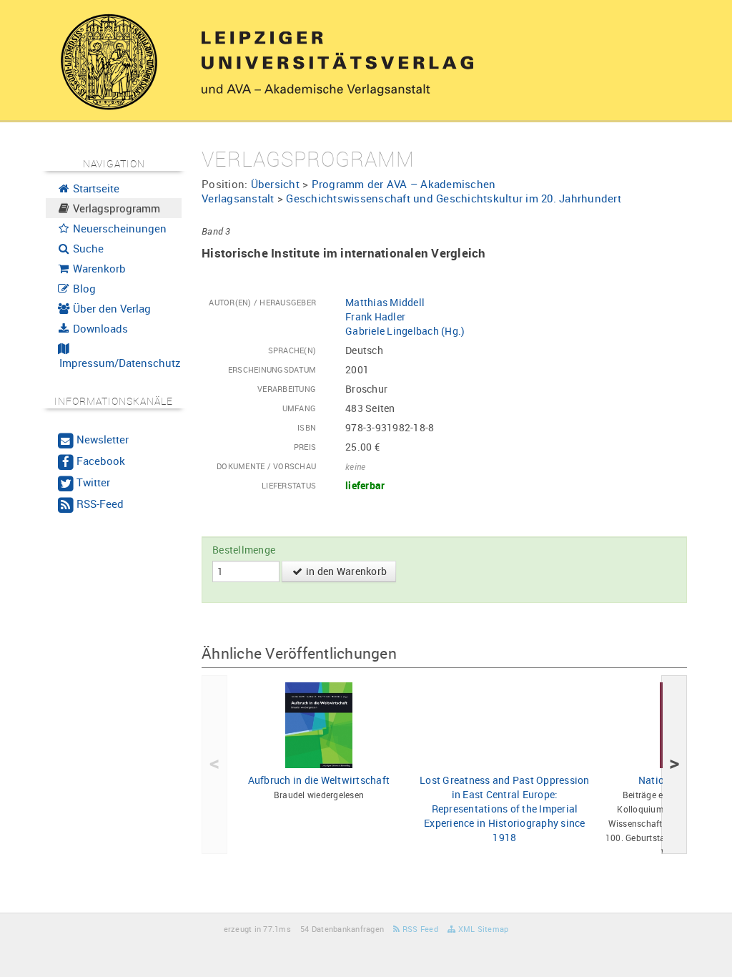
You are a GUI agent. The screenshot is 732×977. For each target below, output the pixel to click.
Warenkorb (98, 268)
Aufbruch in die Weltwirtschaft (319, 780)
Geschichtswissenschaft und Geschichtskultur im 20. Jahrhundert (453, 198)
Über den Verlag (110, 308)
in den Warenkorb (345, 571)
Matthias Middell (385, 302)
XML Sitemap (481, 928)
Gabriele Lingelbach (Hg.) (405, 331)
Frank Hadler (375, 316)
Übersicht (275, 184)
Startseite (94, 188)
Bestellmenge (243, 549)
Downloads (99, 328)
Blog (83, 288)
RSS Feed (419, 928)
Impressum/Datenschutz (118, 362)
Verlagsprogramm (115, 208)
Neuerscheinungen (118, 228)
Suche (87, 248)
